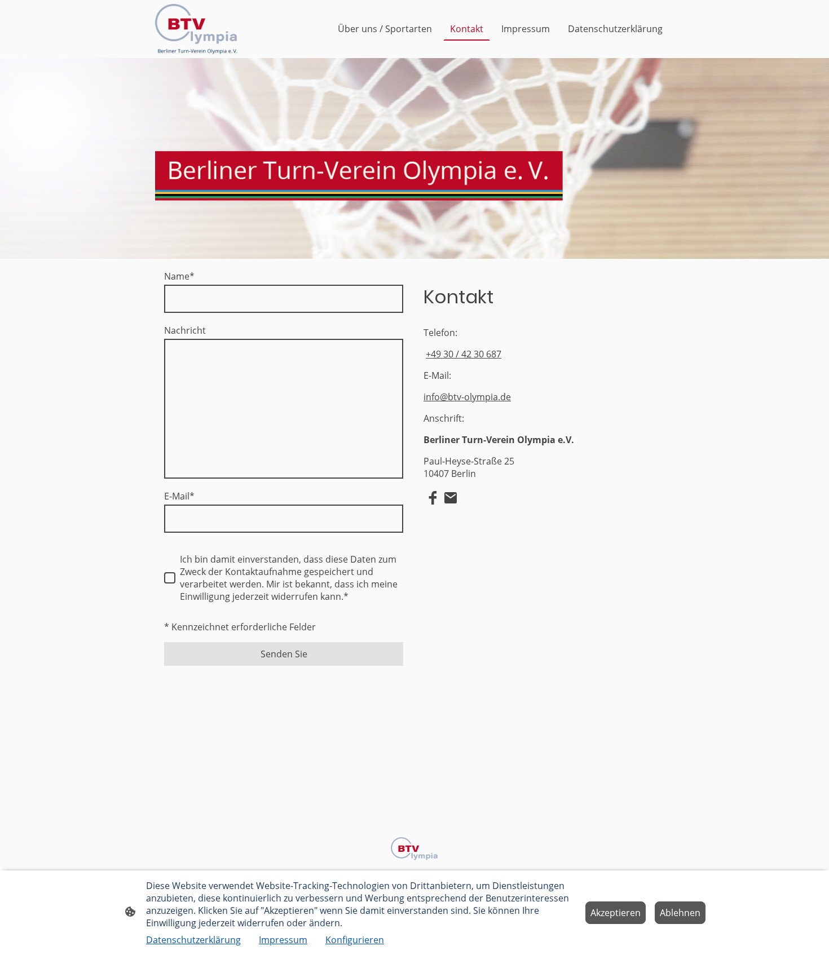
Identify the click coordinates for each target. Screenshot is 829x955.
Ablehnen (680, 913)
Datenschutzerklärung (193, 940)
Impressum (283, 940)
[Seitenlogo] (196, 29)
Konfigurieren (354, 940)
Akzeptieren (615, 913)
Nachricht (185, 330)
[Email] (450, 498)
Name (179, 276)
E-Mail (179, 496)
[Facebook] (432, 498)
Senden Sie (284, 654)
